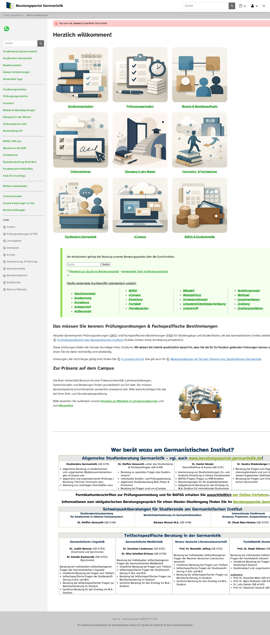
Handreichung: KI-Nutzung (22, 261)
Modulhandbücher (17, 275)
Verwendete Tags (12, 79)
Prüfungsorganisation (15, 96)
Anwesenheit (82, 306)
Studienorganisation (14, 89)
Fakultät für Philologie (152, 625)
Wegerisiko (66, 405)
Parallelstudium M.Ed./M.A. (18, 169)
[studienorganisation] (80, 102)
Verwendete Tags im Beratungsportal (145, 271)
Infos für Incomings (14, 176)
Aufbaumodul (82, 311)
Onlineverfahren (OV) (14, 124)
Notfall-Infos (14, 282)
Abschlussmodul (84, 293)
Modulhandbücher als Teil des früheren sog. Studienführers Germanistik (215, 359)
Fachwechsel (10, 155)
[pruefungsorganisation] (140, 102)
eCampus (8, 103)
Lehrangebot (14, 241)
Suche (105, 264)
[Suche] (232, 5)
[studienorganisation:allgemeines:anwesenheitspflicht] (200, 424)
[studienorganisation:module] (199, 102)
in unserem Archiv (132, 359)
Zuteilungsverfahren (250, 308)
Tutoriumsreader (12, 196)
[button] (243, 6)
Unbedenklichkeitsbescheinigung (204, 304)
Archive (11, 255)
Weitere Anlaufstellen (15, 186)
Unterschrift (190, 308)
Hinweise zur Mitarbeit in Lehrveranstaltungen (129, 401)
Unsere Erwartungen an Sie (18, 203)
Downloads (13, 248)
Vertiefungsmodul (248, 290)
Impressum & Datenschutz (94, 625)
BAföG (133, 290)
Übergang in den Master (17, 117)
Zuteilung (243, 304)
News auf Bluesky (16, 289)
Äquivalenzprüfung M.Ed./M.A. (20, 162)
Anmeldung (81, 302)
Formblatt (135, 304)
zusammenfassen (248, 299)
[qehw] (199, 167)
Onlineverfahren (81, 171)
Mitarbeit (188, 290)
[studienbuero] (80, 232)
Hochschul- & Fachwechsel (199, 171)
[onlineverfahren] (80, 167)
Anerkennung (82, 298)
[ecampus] (140, 232)
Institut (11, 227)
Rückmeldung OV (12, 131)
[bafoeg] (199, 232)
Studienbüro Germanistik (17, 58)
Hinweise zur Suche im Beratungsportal (94, 271)
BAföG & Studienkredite (200, 236)
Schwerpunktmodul (195, 299)
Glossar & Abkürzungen (16, 72)
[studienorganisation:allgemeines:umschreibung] (140, 167)
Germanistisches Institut (124, 625)
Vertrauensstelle (16, 268)
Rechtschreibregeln (14, 210)
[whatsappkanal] (6, 32)
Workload (243, 295)
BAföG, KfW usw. (12, 141)
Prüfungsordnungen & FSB (22, 234)
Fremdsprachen (138, 308)
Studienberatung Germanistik (20, 51)
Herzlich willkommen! (37, 15)
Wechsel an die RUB (14, 148)
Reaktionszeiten (12, 65)
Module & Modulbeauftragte (19, 110)
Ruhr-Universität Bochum (179, 625)
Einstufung (135, 299)
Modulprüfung (192, 295)
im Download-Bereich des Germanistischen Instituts (90, 340)
